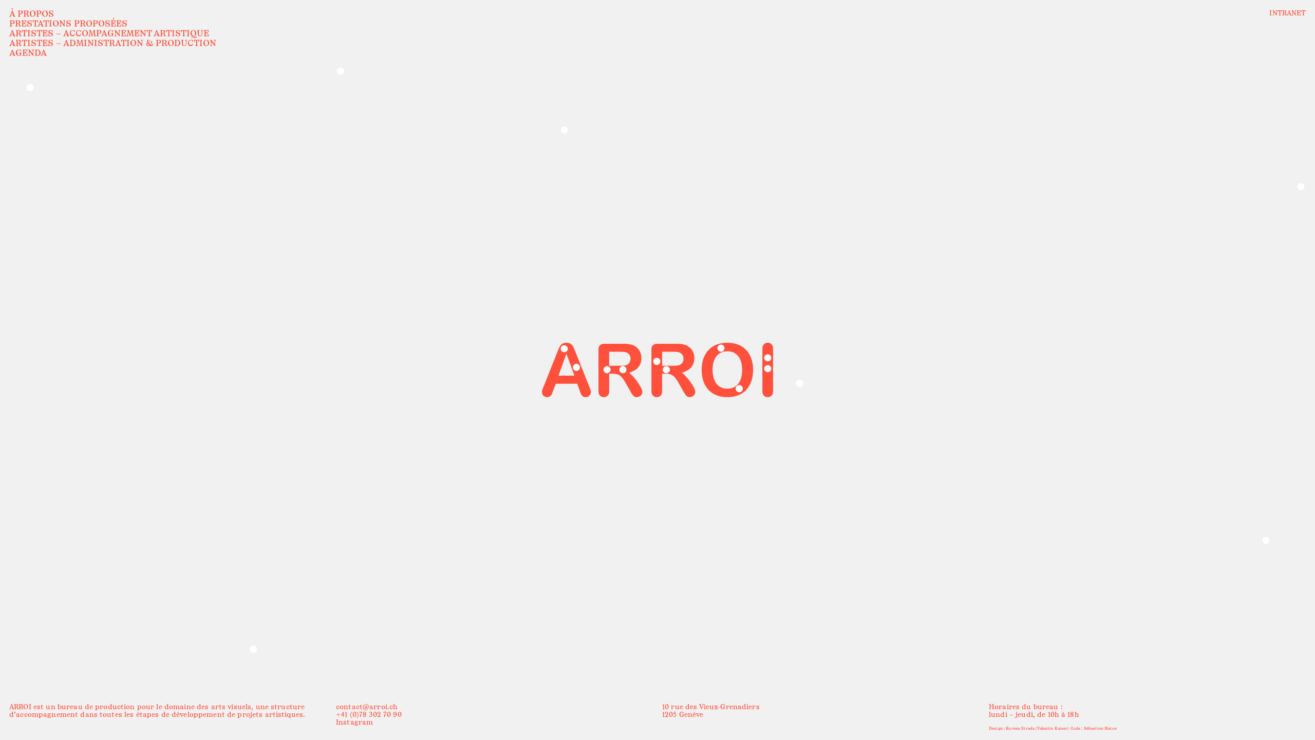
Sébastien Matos (1099, 728)
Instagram (354, 722)
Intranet (1287, 13)
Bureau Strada (1020, 728)
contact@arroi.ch (367, 706)
